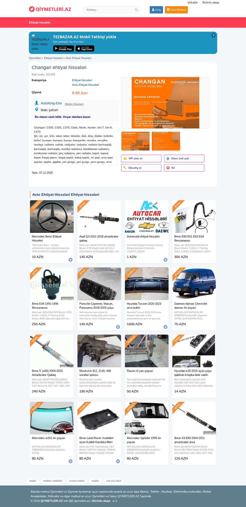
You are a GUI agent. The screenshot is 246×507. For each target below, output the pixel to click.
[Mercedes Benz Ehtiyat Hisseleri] (52, 205)
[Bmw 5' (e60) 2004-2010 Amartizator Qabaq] (52, 339)
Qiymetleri (35, 58)
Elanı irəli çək (180, 158)
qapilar (57, 161)
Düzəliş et (135, 167)
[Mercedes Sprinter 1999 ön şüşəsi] (147, 406)
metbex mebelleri (52, 480)
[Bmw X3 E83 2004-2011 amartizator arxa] (194, 406)
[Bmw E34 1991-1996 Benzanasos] (52, 272)
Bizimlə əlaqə (210, 2)
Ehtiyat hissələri (53, 58)
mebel (32, 480)
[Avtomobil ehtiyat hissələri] (147, 205)
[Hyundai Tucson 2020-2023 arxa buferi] (147, 272)
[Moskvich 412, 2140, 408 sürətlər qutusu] (99, 339)
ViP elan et (135, 158)
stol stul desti (113, 480)
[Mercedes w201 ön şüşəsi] (52, 406)
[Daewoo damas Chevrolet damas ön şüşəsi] (194, 272)
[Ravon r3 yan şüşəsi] (147, 339)
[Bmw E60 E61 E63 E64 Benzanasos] (194, 205)
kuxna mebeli (77, 480)
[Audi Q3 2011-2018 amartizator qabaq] (99, 205)
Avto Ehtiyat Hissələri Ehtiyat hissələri (65, 195)
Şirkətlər (192, 2)
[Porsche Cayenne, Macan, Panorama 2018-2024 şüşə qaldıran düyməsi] (99, 272)
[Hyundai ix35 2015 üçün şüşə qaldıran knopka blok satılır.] (194, 339)
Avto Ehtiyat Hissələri (78, 58)
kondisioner (90, 149)
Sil (173, 167)
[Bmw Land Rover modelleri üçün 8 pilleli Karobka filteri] (99, 406)
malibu (95, 480)
